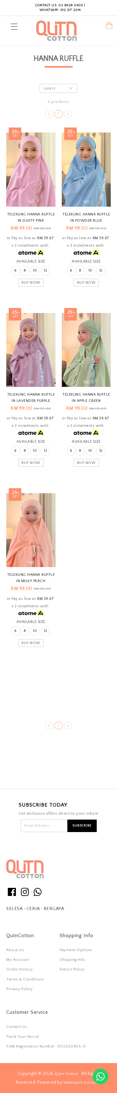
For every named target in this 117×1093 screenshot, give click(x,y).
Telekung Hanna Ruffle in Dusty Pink (31, 217)
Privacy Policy (19, 989)
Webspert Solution (81, 1082)
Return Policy (72, 969)
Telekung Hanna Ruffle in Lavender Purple (31, 397)
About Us (15, 950)
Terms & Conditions (25, 979)
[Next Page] (68, 114)
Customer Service (27, 1012)
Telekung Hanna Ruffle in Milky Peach (31, 578)
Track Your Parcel (22, 1036)
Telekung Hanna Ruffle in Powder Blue (86, 217)
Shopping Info (76, 935)
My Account (17, 959)
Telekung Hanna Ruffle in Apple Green (86, 397)
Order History (19, 969)
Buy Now (31, 283)
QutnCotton (20, 935)
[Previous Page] (49, 114)
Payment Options (76, 950)
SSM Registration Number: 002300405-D (46, 1046)
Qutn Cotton (66, 1073)
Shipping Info (72, 959)
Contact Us (16, 1026)
